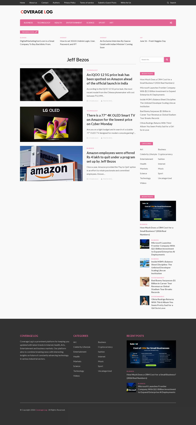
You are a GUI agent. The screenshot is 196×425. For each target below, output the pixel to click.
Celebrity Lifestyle (148, 154)
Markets (144, 168)
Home (22, 2)
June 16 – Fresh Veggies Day (153, 41)
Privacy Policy (69, 2)
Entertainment (74, 22)
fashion (161, 159)
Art (111, 22)
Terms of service (87, 2)
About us (33, 2)
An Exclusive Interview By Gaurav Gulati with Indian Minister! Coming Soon (116, 44)
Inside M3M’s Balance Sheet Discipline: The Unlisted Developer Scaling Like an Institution (158, 103)
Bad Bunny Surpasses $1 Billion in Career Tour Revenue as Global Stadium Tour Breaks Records (158, 114)
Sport (102, 22)
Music (161, 168)
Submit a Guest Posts (107, 2)
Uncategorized (165, 178)
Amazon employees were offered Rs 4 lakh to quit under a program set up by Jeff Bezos (111, 157)
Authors (56, 2)
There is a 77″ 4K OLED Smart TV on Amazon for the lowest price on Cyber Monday (111, 119)
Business (28, 22)
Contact (44, 2)
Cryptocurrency (165, 154)
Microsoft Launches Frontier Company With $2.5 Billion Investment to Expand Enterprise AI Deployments (158, 91)
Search (173, 2)
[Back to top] (188, 417)
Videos (143, 183)
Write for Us (126, 2)
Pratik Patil (107, 101)
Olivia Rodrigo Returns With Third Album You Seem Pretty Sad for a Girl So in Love (157, 126)
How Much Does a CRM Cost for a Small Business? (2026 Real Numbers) (156, 231)
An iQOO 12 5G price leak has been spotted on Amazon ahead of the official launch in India (109, 79)
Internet (63, 37)
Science (90, 22)
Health (58, 22)
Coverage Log (41, 410)
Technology (43, 22)
